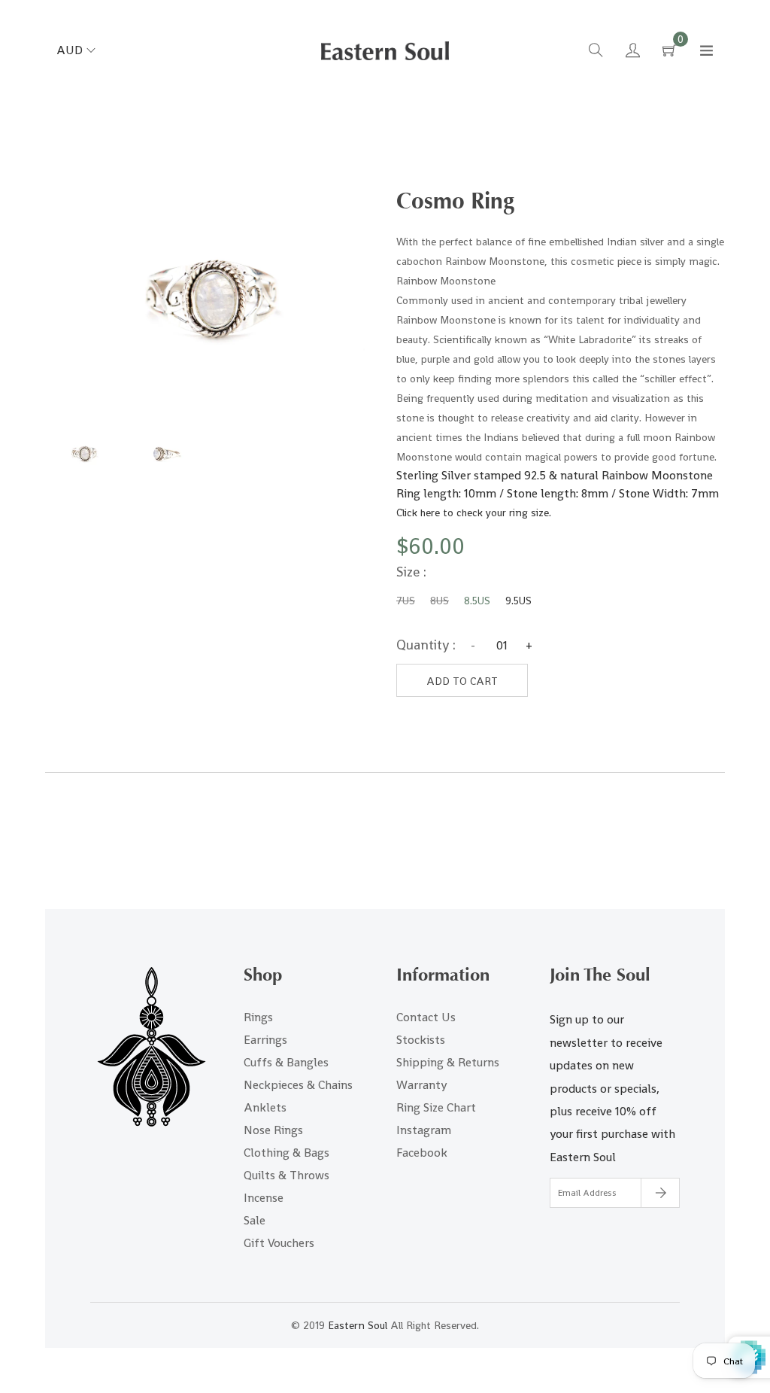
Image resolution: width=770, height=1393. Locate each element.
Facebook (421, 1152)
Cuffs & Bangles (286, 1062)
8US (439, 600)
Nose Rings (273, 1130)
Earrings (265, 1040)
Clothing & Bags (286, 1152)
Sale (254, 1220)
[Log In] (633, 52)
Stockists (420, 1040)
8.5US (477, 600)
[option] (84, 454)
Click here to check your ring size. (473, 512)
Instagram (423, 1130)
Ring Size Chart (436, 1107)
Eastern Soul (357, 1325)
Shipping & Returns (447, 1062)
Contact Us (426, 1017)
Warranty (421, 1085)
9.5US (518, 600)
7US (405, 600)
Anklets (265, 1107)
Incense (263, 1198)
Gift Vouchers (279, 1243)
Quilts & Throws (286, 1175)
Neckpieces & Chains (298, 1085)
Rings (258, 1017)
